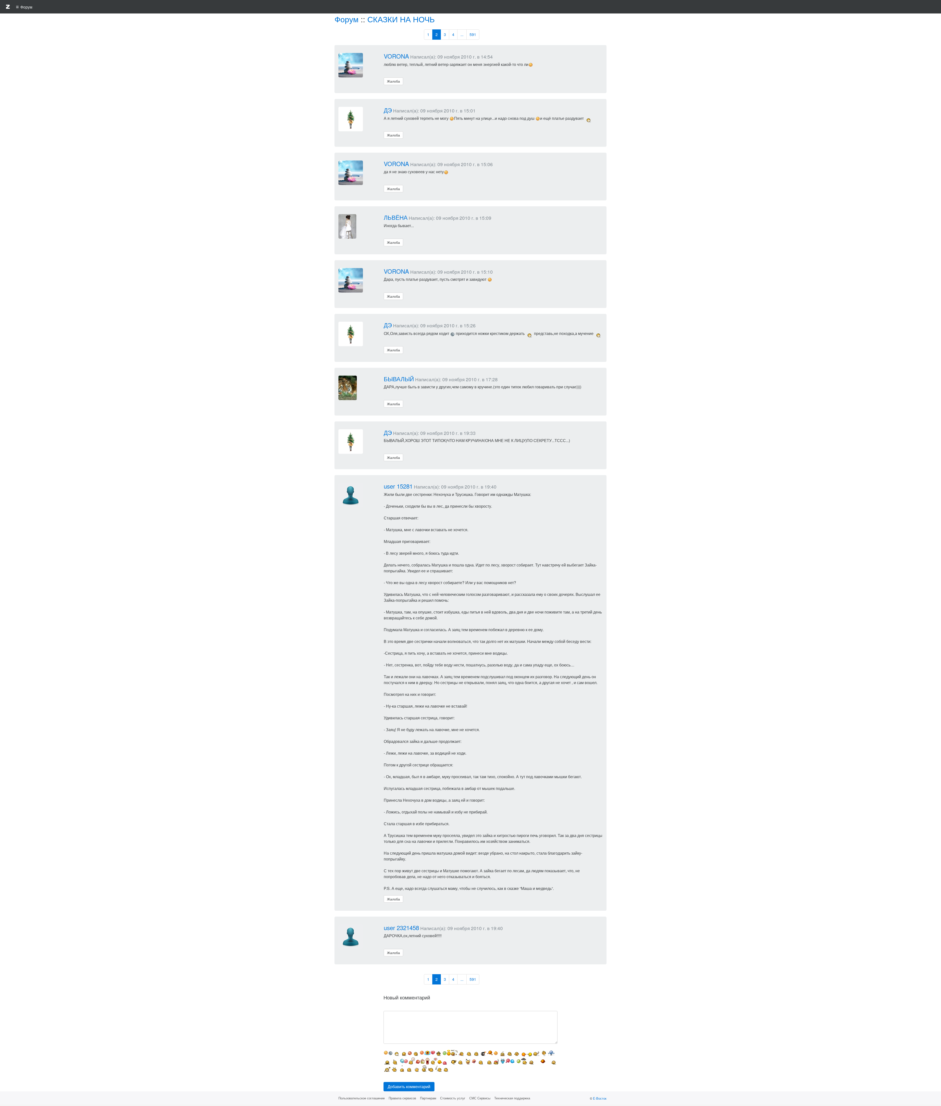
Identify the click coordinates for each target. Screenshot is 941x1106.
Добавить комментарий (409, 1086)
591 (473, 34)
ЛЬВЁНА (396, 217)
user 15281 (398, 486)
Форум (346, 19)
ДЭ (388, 110)
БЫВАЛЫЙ (399, 378)
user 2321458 (401, 927)
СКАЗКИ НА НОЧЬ (401, 19)
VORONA (396, 56)
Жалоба (393, 81)
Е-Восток (600, 1098)
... (461, 34)
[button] (8, 8)
